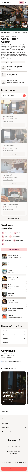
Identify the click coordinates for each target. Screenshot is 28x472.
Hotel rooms (16, 33)
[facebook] (8, 447)
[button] (14, 107)
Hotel (2, 36)
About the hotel (5, 33)
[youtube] (20, 447)
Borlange (14, 36)
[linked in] (16, 447)
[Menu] (25, 2)
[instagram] (12, 447)
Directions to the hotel (6, 357)
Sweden (7, 36)
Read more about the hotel (7, 59)
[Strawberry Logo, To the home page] (6, 2)
